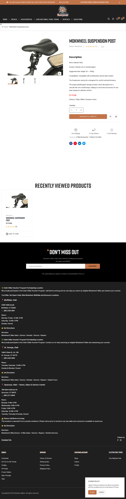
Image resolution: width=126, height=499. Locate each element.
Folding (3, 465)
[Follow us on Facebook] (117, 440)
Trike (3, 479)
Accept (92, 492)
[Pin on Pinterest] (75, 143)
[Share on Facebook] (71, 143)
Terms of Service (46, 458)
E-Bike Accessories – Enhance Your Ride (88, 137)
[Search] (108, 19)
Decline (101, 492)
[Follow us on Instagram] (120, 440)
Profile (76, 465)
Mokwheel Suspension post (15, 219)
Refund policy (44, 462)
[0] (117, 19)
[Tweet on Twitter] (84, 143)
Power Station (6, 472)
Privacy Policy (45, 465)
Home (6, 27)
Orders (76, 462)
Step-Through (6, 475)
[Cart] (122, 19)
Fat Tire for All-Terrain (8, 462)
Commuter (5, 458)
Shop (76, 458)
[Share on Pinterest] (79, 143)
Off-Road (4, 469)
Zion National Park (115, 458)
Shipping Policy (45, 469)
